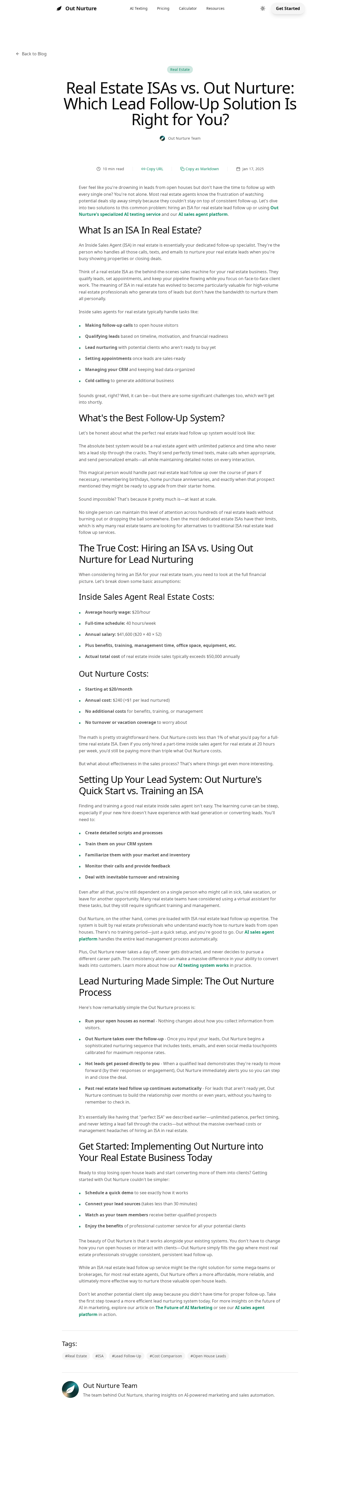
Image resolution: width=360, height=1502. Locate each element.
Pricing (163, 8)
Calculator (188, 8)
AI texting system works (203, 965)
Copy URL (155, 168)
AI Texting (139, 8)
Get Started (288, 8)
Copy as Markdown (202, 168)
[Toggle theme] (262, 8)
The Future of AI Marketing (183, 1307)
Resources (215, 8)
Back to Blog (34, 54)
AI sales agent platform (203, 214)
